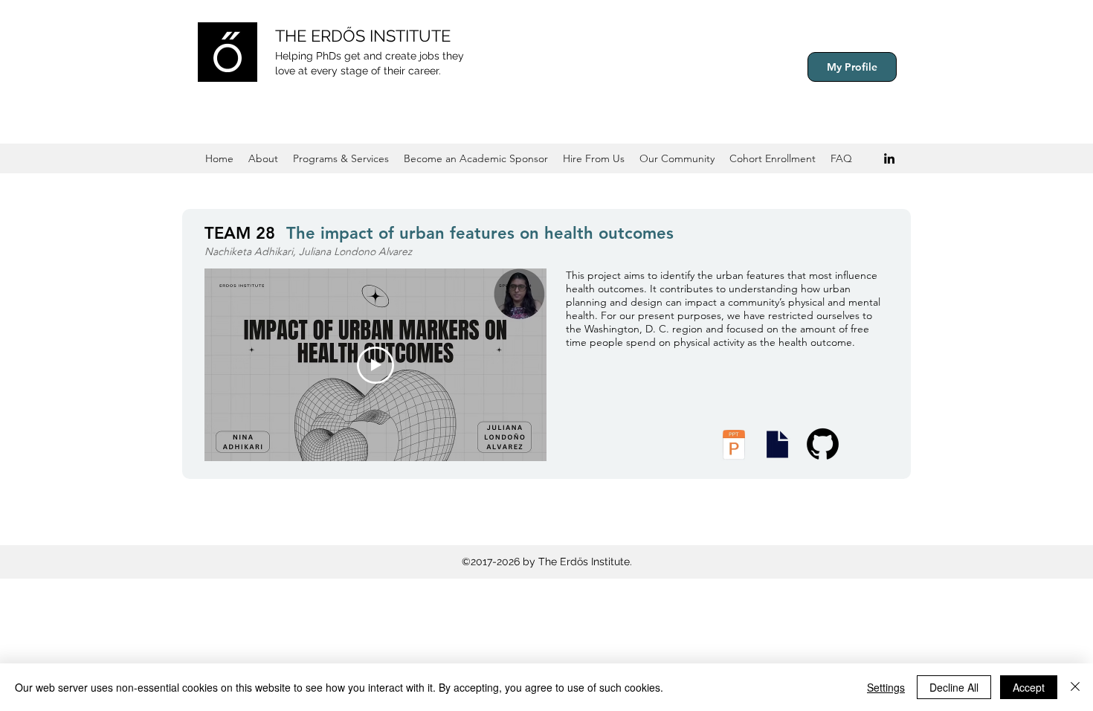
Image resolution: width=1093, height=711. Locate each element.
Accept (1029, 687)
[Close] (1075, 687)
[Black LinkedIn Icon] (889, 158)
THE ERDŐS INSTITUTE (363, 35)
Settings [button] (886, 687)
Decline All (953, 687)
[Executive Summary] (777, 444)
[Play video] (375, 365)
